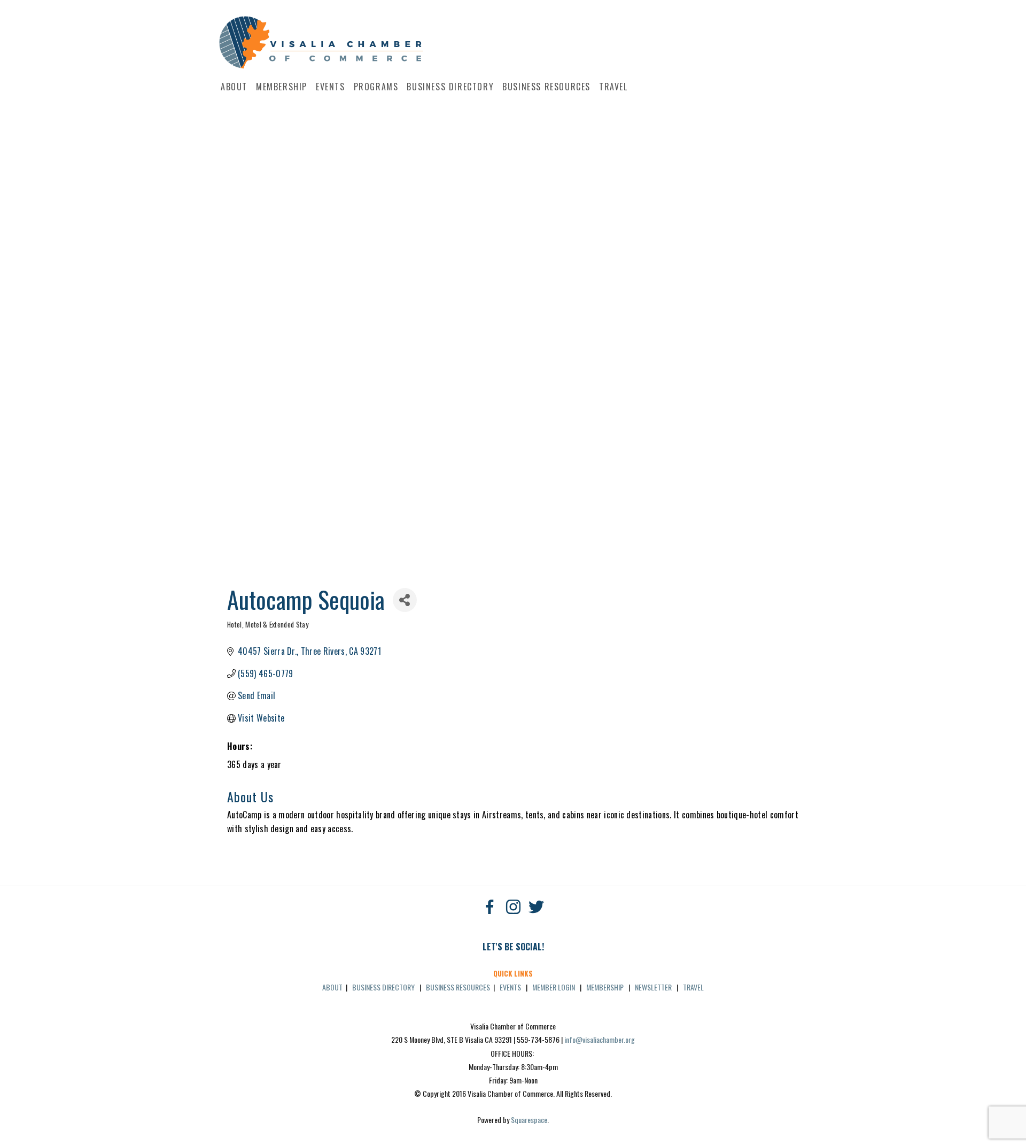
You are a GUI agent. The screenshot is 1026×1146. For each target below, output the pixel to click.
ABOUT (332, 987)
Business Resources (546, 86)
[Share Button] (405, 600)
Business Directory (450, 86)
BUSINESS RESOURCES (458, 987)
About (234, 86)
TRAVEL (693, 987)
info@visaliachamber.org (599, 1039)
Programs (376, 86)
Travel (613, 86)
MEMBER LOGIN (553, 987)
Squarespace (529, 1119)
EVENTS (510, 987)
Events (330, 86)
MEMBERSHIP (605, 987)
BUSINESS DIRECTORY (383, 987)
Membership (281, 86)
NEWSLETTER (653, 987)
